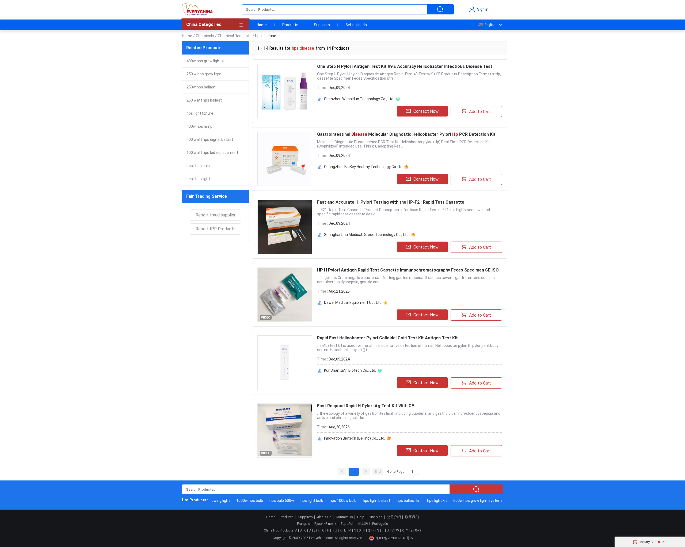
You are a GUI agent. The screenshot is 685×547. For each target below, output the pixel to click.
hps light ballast (371, 500)
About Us (324, 517)
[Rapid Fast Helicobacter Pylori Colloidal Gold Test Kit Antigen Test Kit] (285, 363)
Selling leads (356, 25)
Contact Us (344, 517)
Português (380, 523)
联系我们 (412, 517)
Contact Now (426, 111)
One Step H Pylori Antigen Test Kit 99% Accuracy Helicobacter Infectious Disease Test (404, 66)
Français (303, 523)
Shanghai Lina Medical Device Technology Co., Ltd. (366, 234)
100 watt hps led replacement (212, 152)
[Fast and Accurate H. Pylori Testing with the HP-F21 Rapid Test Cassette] (285, 227)
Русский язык (325, 523)
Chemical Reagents (235, 36)
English (490, 25)
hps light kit (432, 500)
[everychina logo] (197, 9)
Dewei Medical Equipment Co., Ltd (353, 302)
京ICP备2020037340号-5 (394, 538)
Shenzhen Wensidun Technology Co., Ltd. (359, 99)
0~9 (418, 530)
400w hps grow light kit (206, 61)
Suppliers (322, 25)
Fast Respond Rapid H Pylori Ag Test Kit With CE (365, 405)
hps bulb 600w (277, 500)
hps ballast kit (404, 500)
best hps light (198, 179)
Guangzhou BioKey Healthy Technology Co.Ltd (363, 167)
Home (262, 25)
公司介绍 (394, 517)
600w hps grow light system (472, 500)
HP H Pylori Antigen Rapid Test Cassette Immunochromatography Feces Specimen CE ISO (408, 270)
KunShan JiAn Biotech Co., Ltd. (350, 370)
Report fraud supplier (215, 215)
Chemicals (205, 36)
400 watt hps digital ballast (210, 139)
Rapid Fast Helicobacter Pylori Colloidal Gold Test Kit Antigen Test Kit (387, 337)
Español (347, 523)
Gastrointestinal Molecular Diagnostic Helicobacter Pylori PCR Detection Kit (406, 134)
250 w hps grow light (204, 74)
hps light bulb (307, 500)
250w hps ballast (201, 87)
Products (290, 25)
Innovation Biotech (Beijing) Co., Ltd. (354, 438)
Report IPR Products (215, 228)
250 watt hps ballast (204, 100)
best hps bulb (198, 166)
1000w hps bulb (244, 500)
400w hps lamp (199, 126)
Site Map (376, 517)
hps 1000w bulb (338, 500)
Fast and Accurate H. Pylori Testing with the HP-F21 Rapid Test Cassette (390, 202)
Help (360, 517)
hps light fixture (200, 113)
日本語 (362, 523)
